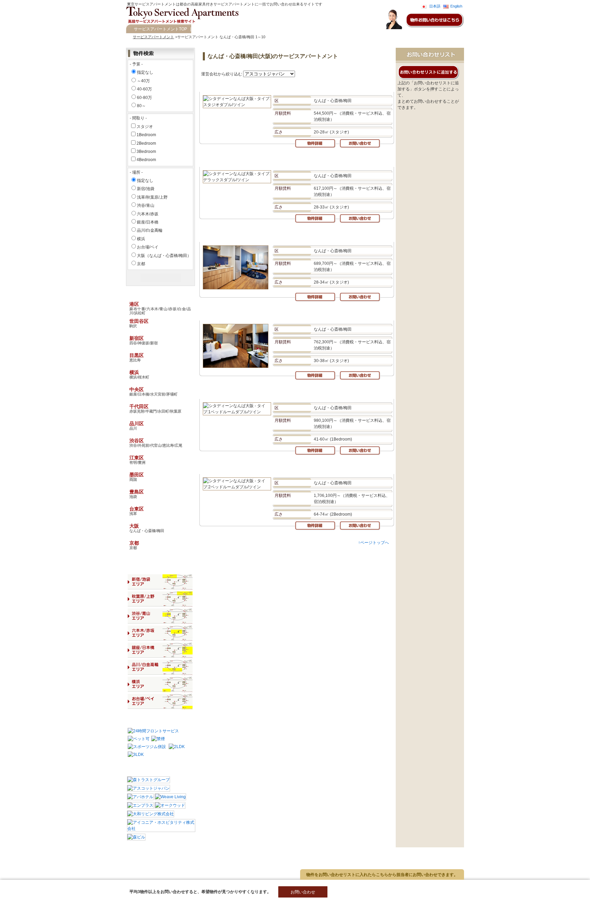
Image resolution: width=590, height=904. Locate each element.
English (456, 6)
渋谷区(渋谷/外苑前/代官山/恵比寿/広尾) (61, 871)
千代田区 (155, 408)
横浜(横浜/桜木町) (127, 860)
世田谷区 (139, 323)
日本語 (434, 6)
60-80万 (144, 97)
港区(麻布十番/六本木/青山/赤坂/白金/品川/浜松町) (69, 854)
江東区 (137, 459)
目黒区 (136, 357)
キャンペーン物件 (209, 29)
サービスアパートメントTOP (160, 29)
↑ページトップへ (373, 542)
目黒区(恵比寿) (91, 860)
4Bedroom (146, 159)
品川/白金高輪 (150, 230)
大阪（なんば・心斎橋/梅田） (164, 255)
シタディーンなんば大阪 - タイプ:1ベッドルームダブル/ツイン (265, 391)
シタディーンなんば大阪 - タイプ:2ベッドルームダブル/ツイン (265, 467)
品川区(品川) (187, 865)
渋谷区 (155, 442)
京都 (141, 263)
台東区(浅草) (68, 876)
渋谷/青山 (145, 205)
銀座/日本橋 (147, 222)
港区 (160, 308)
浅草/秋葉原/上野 (152, 197)
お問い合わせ (243, 29)
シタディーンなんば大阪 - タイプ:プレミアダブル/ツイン (259, 313)
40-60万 (144, 89)
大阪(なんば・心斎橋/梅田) (109, 876)
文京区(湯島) (164, 854)
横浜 (141, 238)
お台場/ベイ (147, 247)
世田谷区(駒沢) (133, 854)
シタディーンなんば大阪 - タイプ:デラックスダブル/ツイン (262, 159)
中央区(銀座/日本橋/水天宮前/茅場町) (58, 865)
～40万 (143, 80)
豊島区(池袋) (38, 876)
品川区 (136, 425)
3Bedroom (146, 151)
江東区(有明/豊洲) (118, 871)
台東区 (136, 511)
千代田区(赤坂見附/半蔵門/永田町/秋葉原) (133, 865)
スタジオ (145, 126)
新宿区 (143, 340)
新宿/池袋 (145, 188)
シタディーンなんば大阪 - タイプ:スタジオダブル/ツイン (259, 84)
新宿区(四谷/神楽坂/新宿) (49, 860)
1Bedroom (146, 134)
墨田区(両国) (152, 871)
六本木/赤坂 (147, 214)
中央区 (153, 391)
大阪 (146, 528)
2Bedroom (146, 143)
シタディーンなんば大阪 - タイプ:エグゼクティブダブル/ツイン (266, 235)
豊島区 (136, 494)
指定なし (145, 72)
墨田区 (136, 477)
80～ (141, 105)
